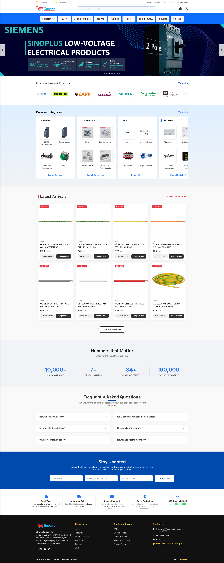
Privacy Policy (120, 544)
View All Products (175, 196)
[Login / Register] (187, 8)
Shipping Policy (120, 533)
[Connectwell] (181, 94)
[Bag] (180, 8)
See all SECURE (177, 175)
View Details (48, 256)
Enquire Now (63, 256)
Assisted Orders (181, 2)
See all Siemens (55, 175)
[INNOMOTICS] (48, 94)
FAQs (116, 529)
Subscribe (164, 478)
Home (77, 529)
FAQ (170, 2)
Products (79, 533)
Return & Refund (121, 536)
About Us (79, 540)
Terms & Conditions (122, 540)
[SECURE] (92, 94)
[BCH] (159, 94)
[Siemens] (115, 94)
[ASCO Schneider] (137, 94)
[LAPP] (70, 94)
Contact (157, 2)
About (148, 2)
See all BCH (136, 175)
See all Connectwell (95, 175)
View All (182, 83)
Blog (164, 2)
